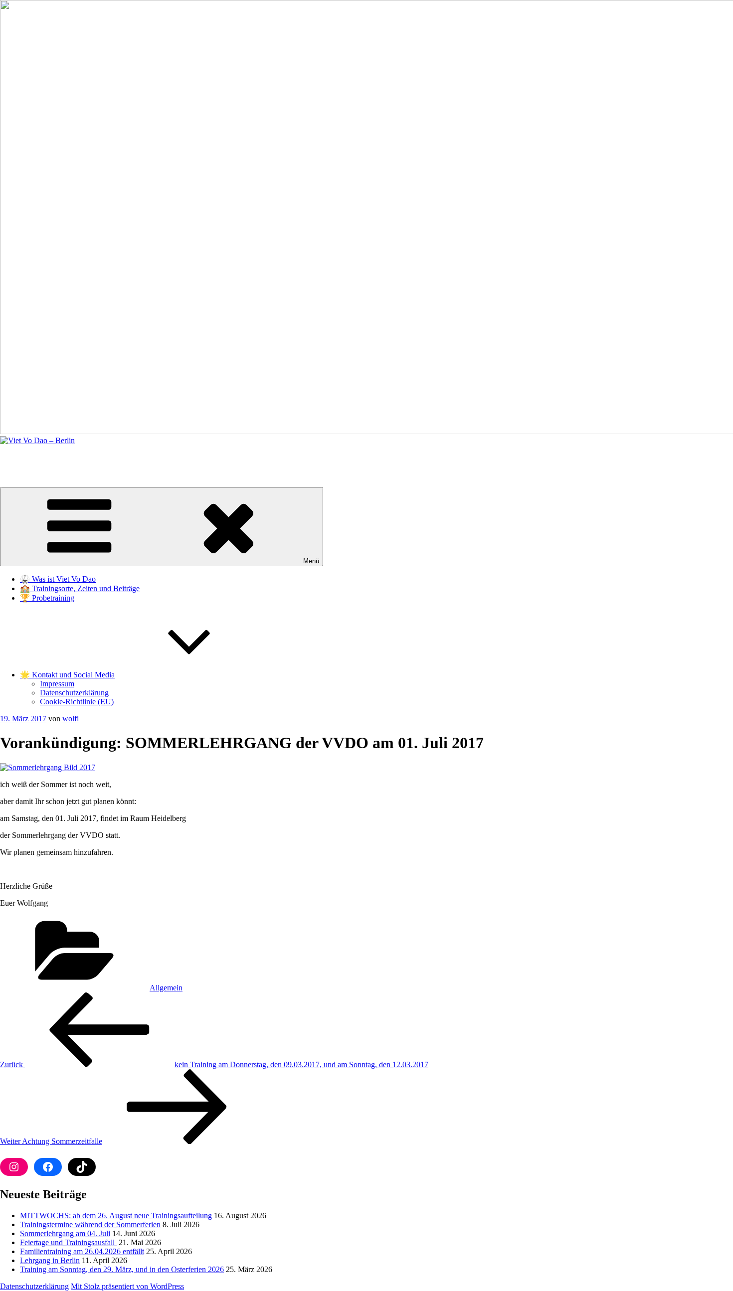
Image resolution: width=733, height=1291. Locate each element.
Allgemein (166, 987)
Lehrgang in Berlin (50, 1260)
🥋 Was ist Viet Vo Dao (58, 579)
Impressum (57, 683)
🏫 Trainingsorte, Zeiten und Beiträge (80, 588)
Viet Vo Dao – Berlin (33, 457)
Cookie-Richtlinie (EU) (77, 701)
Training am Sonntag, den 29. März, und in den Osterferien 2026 (122, 1269)
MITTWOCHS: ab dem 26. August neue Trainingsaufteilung (116, 1215)
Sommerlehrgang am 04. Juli (65, 1233)
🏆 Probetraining (47, 598)
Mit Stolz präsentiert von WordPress (127, 1286)
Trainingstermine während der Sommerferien (90, 1224)
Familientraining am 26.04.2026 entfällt (82, 1251)
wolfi (70, 718)
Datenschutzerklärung (74, 692)
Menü (311, 561)
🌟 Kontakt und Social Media (67, 674)
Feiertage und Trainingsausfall (68, 1242)
